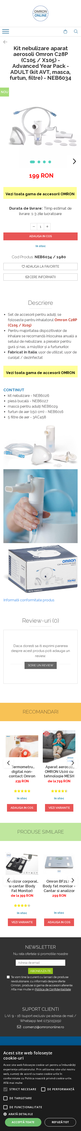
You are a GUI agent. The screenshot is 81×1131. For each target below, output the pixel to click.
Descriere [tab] (40, 303)
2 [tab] (38, 161)
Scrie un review (40, 665)
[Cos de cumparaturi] (65, 31)
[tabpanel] (40, 128)
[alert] (40, 1088)
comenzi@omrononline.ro (43, 1027)
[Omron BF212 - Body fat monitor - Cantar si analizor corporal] (59, 863)
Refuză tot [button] (60, 1122)
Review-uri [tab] (40, 620)
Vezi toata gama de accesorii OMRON (40, 194)
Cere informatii (42, 277)
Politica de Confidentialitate (53, 989)
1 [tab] (32, 161)
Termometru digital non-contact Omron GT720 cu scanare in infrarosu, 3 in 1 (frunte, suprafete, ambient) (22, 771)
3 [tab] (44, 161)
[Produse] (6, 32)
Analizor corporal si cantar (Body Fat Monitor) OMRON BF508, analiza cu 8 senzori (22, 885)
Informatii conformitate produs (28, 600)
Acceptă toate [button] (23, 1122)
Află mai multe (12, 1083)
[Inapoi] (3, 42)
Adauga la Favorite (42, 266)
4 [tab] (49, 161)
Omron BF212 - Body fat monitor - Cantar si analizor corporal (59, 885)
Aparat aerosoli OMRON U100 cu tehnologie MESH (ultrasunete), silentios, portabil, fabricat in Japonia (59, 771)
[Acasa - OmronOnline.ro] (40, 13)
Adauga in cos (40, 236)
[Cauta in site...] (76, 31)
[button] (40, 1114)
